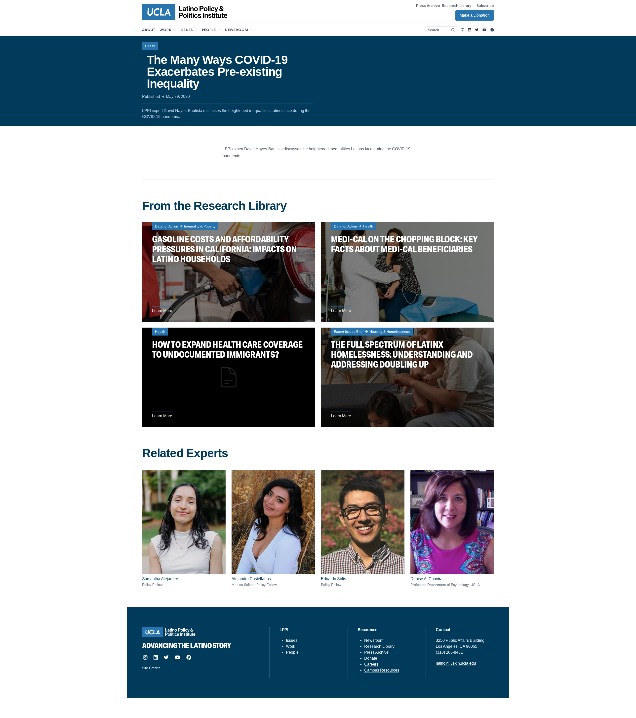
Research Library (456, 5)
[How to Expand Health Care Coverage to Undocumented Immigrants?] (228, 377)
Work (290, 646)
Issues (291, 640)
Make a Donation (475, 15)
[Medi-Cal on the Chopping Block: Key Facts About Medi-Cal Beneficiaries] (407, 272)
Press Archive (428, 5)
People (292, 652)
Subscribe (485, 5)
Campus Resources (381, 670)
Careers (371, 664)
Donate (370, 658)
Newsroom (373, 640)
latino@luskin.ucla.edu (456, 663)
